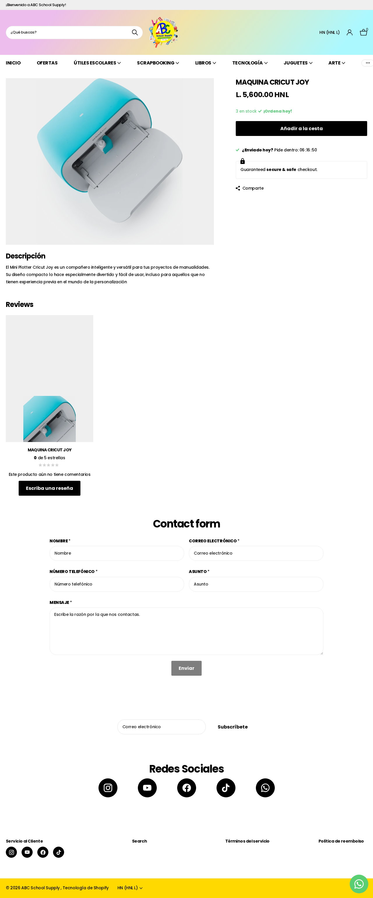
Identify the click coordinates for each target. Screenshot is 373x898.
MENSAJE (61, 602)
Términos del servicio (247, 841)
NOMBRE (60, 541)
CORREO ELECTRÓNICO (214, 541)
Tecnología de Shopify (86, 888)
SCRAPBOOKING (155, 63)
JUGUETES (295, 63)
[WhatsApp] (265, 787)
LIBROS (203, 63)
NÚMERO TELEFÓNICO (73, 571)
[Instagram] (107, 787)
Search (139, 841)
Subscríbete (233, 727)
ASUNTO (199, 571)
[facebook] (186, 787)
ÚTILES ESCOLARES (95, 63)
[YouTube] (147, 787)
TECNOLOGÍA (247, 63)
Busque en (135, 32)
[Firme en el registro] (350, 32)
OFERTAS (47, 63)
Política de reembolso (341, 841)
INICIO (13, 63)
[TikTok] (226, 787)
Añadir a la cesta (301, 128)
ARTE (334, 63)
